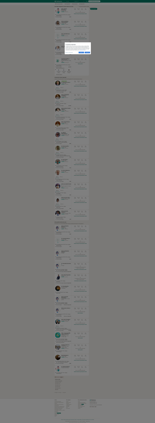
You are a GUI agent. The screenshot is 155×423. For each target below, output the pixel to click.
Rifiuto (81, 52)
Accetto (87, 52)
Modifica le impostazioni (69, 52)
